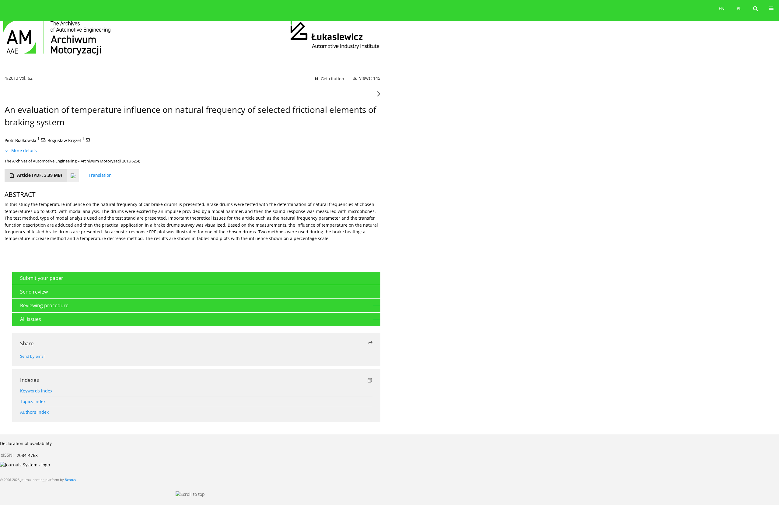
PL (739, 8)
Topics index (33, 401)
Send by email (32, 356)
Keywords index (36, 391)
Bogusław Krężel (64, 140)
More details (24, 150)
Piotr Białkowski (20, 140)
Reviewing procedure (44, 305)
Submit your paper (41, 278)
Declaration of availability (26, 443)
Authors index (34, 412)
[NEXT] (378, 96)
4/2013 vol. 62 (19, 78)
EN (722, 8)
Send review (34, 291)
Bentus (70, 479)
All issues (30, 319)
